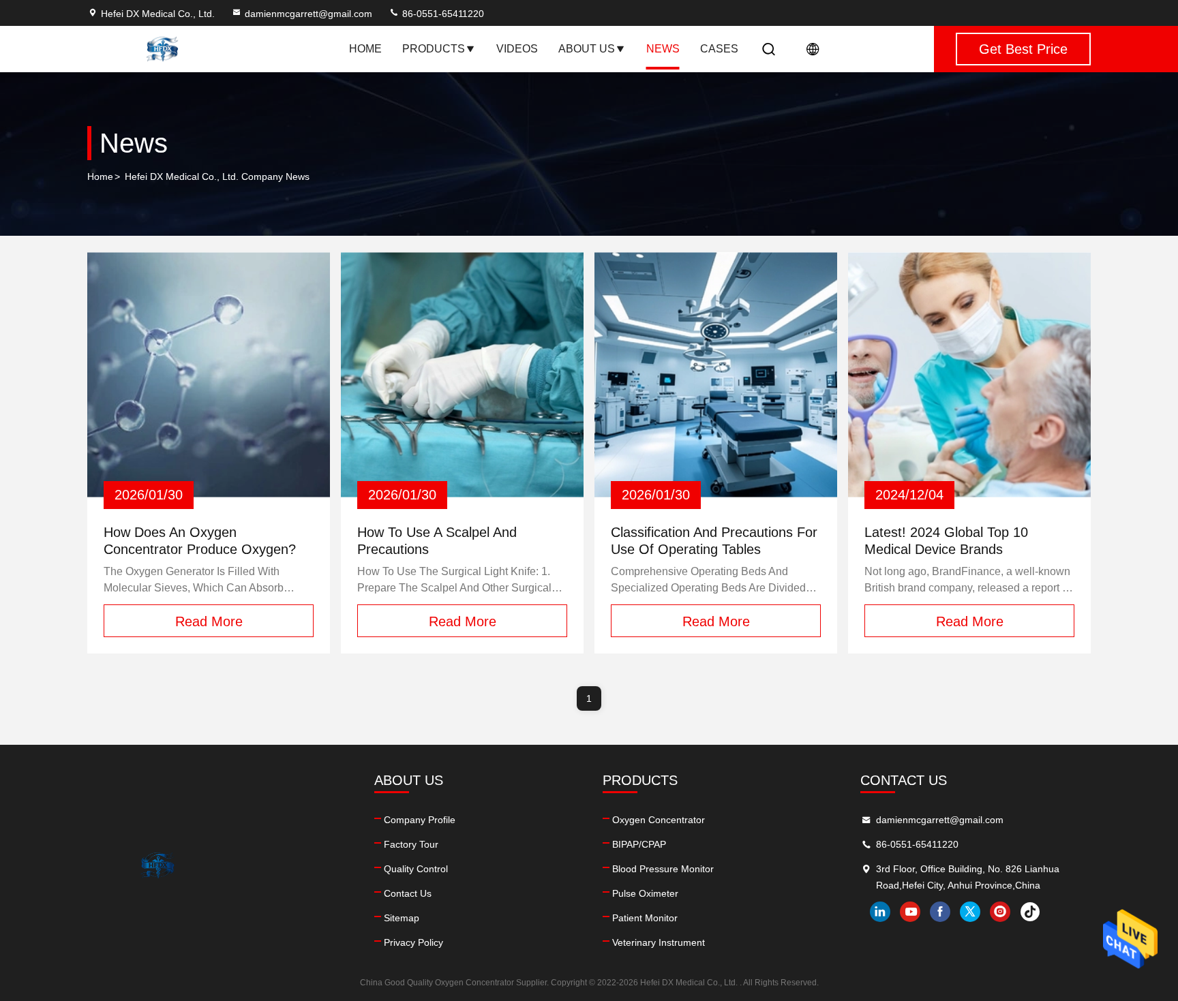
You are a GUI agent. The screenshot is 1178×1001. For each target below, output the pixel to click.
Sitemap (401, 917)
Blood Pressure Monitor (663, 868)
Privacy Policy (413, 942)
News (663, 49)
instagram (1000, 912)
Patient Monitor (645, 917)
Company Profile (419, 819)
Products (433, 49)
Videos (517, 49)
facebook (940, 912)
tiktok (1030, 912)
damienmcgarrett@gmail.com (308, 13)
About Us (586, 49)
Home (365, 49)
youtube (910, 912)
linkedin (880, 912)
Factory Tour (411, 844)
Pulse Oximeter (645, 893)
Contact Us (408, 893)
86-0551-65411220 (441, 13)
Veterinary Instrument (658, 942)
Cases (719, 49)
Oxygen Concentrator (658, 819)
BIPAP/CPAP (639, 844)
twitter (970, 912)
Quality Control (416, 868)
